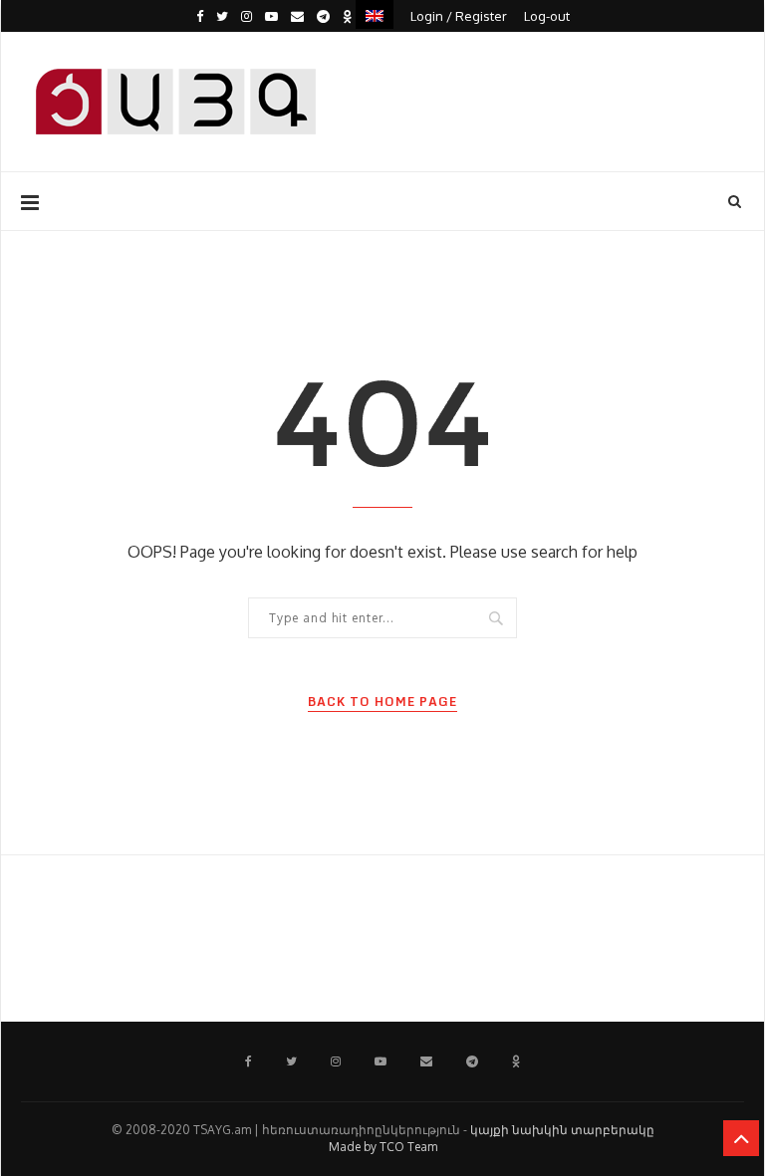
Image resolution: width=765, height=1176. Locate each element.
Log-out (547, 16)
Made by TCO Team (383, 1146)
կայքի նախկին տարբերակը (562, 1129)
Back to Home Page (382, 702)
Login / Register (458, 16)
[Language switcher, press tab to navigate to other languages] (374, 14)
